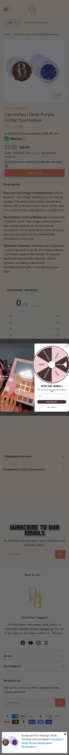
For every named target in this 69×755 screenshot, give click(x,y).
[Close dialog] (66, 346)
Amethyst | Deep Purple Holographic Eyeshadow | (42, 743)
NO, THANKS (52, 407)
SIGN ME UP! (51, 402)
